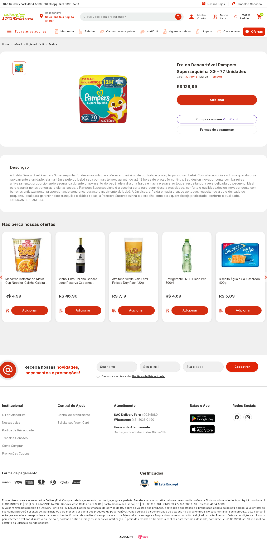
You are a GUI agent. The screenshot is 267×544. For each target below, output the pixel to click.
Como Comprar (12, 445)
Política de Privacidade (18, 430)
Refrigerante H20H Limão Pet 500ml (186, 280)
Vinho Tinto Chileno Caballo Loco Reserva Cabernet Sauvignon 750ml (78, 281)
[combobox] (61, 17)
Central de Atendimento (74, 415)
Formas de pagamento (217, 129)
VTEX (143, 537)
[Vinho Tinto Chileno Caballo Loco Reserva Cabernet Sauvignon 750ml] (80, 255)
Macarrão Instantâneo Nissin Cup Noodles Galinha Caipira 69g (25, 281)
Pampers (217, 76)
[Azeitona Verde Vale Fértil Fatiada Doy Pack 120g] (133, 255)
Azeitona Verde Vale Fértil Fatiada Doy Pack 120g (130, 280)
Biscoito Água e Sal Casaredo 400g (239, 280)
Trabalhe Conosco (249, 4)
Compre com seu (217, 119)
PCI (144, 483)
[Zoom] (19, 68)
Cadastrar (242, 366)
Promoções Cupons (15, 453)
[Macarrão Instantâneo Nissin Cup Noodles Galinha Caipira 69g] (27, 255)
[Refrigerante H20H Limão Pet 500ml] (187, 255)
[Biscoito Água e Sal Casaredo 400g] (240, 255)
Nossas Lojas (217, 4)
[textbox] (132, 17)
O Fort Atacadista (13, 415)
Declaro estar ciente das (133, 376)
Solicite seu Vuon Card (73, 422)
